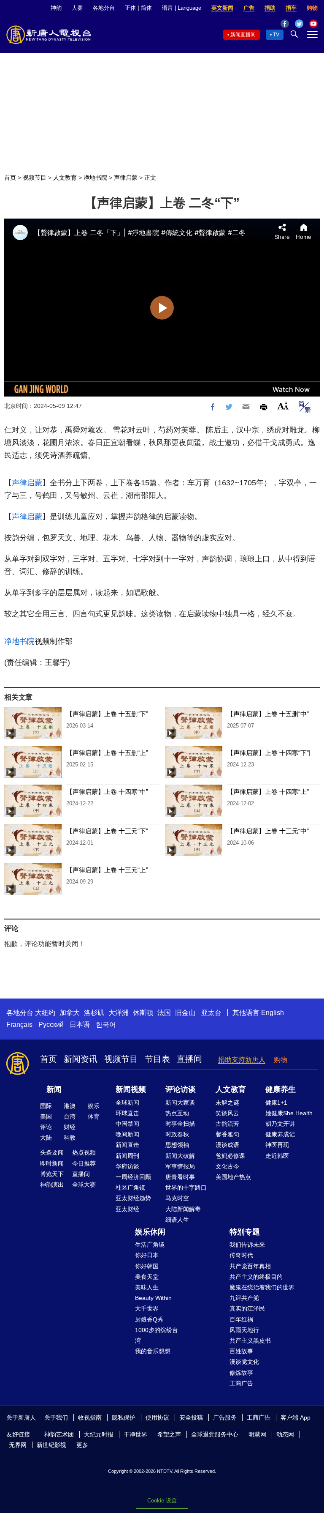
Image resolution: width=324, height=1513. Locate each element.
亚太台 (211, 1012)
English (272, 1012)
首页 (10, 177)
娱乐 (94, 1106)
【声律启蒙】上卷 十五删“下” (107, 713)
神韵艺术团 (59, 1434)
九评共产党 (244, 1297)
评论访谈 (180, 1089)
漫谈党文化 (244, 1361)
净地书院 (95, 177)
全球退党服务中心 (214, 1434)
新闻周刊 (127, 1155)
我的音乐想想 (152, 1351)
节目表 (157, 1059)
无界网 (18, 1445)
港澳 (70, 1106)
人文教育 (65, 177)
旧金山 (185, 1012)
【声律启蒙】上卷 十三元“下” (107, 830)
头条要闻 (52, 1152)
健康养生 (280, 1089)
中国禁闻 (127, 1123)
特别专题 (245, 1232)
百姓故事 (241, 1351)
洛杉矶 (94, 1012)
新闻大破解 (180, 1155)
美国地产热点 (233, 1177)
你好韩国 (147, 1266)
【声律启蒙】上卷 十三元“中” (268, 830)
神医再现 (277, 1144)
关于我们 (56, 1417)
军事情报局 (180, 1166)
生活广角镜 (150, 1244)
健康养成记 (280, 1134)
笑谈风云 (227, 1113)
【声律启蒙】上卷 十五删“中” (268, 713)
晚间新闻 (127, 1134)
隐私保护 (123, 1417)
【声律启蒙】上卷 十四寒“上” (268, 791)
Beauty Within (153, 1297)
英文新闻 (222, 8)
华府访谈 (127, 1166)
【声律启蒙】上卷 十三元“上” (107, 869)
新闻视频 (131, 1089)
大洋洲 (118, 1012)
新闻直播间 (243, 35)
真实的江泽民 (247, 1308)
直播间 (189, 1059)
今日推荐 (84, 1163)
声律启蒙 (126, 177)
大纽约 (45, 1012)
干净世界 (135, 1434)
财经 (70, 1127)
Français (19, 1024)
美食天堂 (147, 1276)
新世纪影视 (51, 1445)
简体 (146, 8)
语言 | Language (181, 8)
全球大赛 (84, 1184)
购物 (312, 8)
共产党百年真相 (250, 1266)
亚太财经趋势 (133, 1198)
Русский (51, 1024)
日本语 (80, 1024)
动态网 (285, 1434)
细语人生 (177, 1219)
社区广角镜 (130, 1187)
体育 (94, 1116)
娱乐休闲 (150, 1232)
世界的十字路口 (186, 1187)
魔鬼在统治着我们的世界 (262, 1287)
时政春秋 (177, 1134)
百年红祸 (241, 1319)
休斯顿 (143, 1012)
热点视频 (84, 1152)
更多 (82, 1445)
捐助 (270, 8)
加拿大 (69, 1012)
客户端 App (295, 1417)
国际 (46, 1106)
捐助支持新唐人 (241, 1059)
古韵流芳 (227, 1123)
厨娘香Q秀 (149, 1319)
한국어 (106, 1024)
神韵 (56, 8)
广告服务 (225, 1417)
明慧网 (257, 1434)
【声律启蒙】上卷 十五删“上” (107, 752)
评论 (46, 1127)
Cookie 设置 (162, 1500)
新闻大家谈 (180, 1102)
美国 (46, 1116)
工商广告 (241, 1383)
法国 (164, 1012)
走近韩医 (277, 1155)
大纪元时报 (98, 1434)
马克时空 (177, 1198)
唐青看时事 (180, 1177)
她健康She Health (289, 1113)
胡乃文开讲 (280, 1123)
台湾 (70, 1116)
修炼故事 (241, 1372)
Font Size (283, 405)
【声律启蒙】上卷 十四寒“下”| (268, 752)
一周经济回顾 (133, 1177)
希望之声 (169, 1434)
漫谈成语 (227, 1144)
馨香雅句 (227, 1134)
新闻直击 (127, 1144)
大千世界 (147, 1308)
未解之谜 (227, 1102)
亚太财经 (127, 1209)
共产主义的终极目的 (256, 1276)
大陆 (46, 1137)
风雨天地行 (244, 1330)
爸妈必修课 (230, 1155)
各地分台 (104, 8)
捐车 (291, 8)
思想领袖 (177, 1144)
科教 (70, 1137)
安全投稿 (191, 1417)
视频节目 (34, 177)
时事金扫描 (180, 1123)
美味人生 (147, 1287)
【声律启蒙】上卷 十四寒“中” (107, 791)
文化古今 (227, 1166)
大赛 (77, 8)
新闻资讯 (80, 1059)
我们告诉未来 (247, 1244)
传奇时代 (241, 1255)
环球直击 (127, 1113)
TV (276, 35)
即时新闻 (52, 1163)
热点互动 (177, 1113)
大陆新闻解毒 (183, 1209)
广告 (248, 8)
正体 (130, 8)
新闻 (54, 1089)
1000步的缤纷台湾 (156, 1335)
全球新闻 (127, 1102)
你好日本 (147, 1255)
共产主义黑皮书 (250, 1340)
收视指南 (90, 1417)
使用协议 (157, 1417)
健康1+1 (276, 1102)
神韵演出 (52, 1184)
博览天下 (52, 1174)
